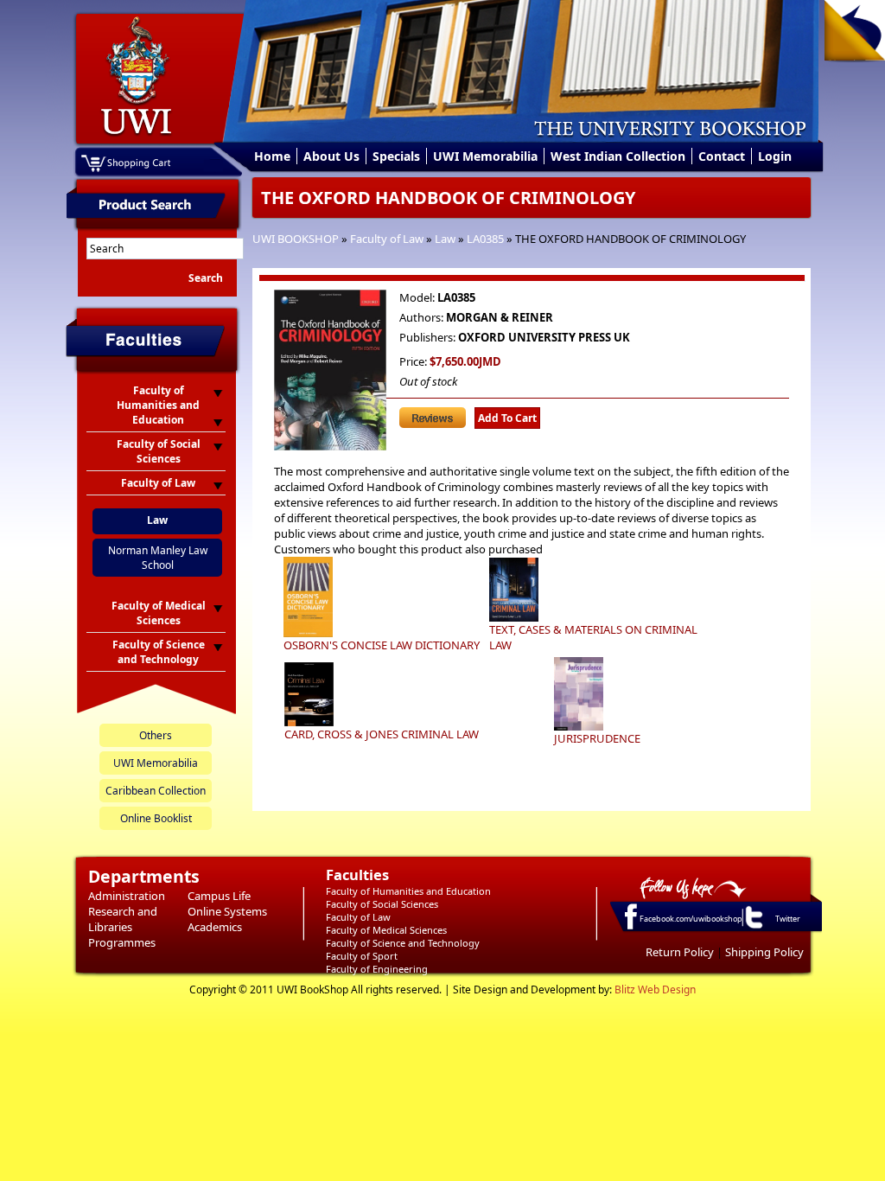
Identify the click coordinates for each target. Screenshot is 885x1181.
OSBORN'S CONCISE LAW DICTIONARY (381, 645)
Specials (396, 156)
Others (155, 735)
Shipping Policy (764, 952)
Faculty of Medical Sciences (386, 929)
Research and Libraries (122, 919)
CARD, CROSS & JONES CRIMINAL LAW (381, 734)
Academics (215, 927)
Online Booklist (156, 818)
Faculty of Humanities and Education (408, 890)
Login (775, 156)
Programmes (122, 942)
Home (272, 156)
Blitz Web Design (655, 989)
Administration (126, 895)
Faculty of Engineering (377, 968)
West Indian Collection (618, 156)
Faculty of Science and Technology (403, 942)
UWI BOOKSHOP (295, 238)
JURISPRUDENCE (597, 738)
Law (445, 238)
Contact (721, 156)
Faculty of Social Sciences (382, 903)
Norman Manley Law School (157, 557)
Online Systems (227, 911)
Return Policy (680, 952)
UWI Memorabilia (485, 156)
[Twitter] (753, 927)
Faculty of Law (386, 238)
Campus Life (219, 895)
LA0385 (485, 238)
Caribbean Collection (155, 790)
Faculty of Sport (362, 955)
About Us (331, 156)
